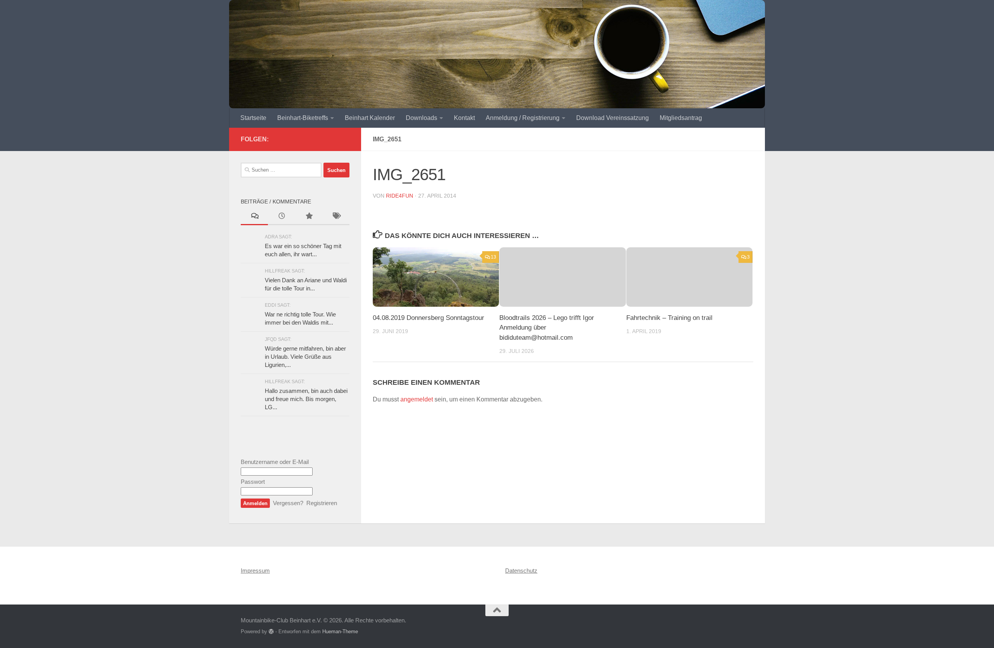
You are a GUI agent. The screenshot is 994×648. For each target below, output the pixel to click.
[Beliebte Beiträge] (308, 216)
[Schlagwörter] (335, 216)
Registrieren (321, 503)
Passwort (253, 481)
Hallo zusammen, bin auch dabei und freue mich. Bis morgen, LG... (306, 398)
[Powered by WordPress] (271, 631)
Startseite (253, 118)
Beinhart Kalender (370, 118)
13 (493, 257)
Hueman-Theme (340, 631)
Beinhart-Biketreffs (302, 118)
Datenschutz (521, 570)
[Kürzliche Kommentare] (254, 216)
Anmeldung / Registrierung (523, 118)
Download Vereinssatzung (612, 118)
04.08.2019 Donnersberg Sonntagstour (428, 317)
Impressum (255, 570)
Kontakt (464, 118)
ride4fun (399, 196)
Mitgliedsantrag (681, 118)
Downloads (421, 118)
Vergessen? (288, 503)
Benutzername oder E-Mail (275, 462)
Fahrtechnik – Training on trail (669, 317)
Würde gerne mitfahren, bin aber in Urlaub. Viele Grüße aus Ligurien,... (305, 356)
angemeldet (416, 399)
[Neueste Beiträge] (281, 216)
